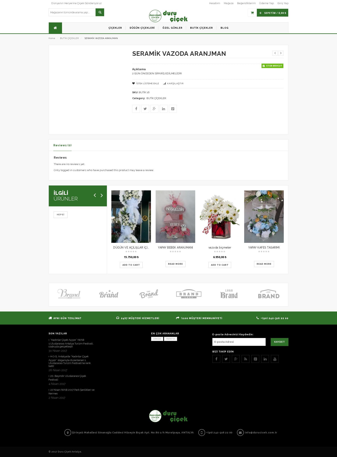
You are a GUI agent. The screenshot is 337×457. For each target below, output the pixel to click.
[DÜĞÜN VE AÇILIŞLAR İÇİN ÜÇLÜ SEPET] (131, 216)
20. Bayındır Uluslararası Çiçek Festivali (67, 377)
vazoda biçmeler (219, 247)
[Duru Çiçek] (168, 16)
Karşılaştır (175, 83)
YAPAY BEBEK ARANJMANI (175, 247)
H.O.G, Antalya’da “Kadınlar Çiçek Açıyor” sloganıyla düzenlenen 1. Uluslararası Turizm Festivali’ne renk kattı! (70, 361)
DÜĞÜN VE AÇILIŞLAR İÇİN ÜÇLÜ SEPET (140, 247)
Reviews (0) (62, 145)
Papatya (170, 339)
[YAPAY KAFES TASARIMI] (264, 216)
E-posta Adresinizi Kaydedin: (233, 334)
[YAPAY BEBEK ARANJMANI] (175, 216)
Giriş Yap (283, 3)
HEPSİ (60, 214)
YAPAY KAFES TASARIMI (264, 247)
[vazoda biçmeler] (219, 216)
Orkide (157, 339)
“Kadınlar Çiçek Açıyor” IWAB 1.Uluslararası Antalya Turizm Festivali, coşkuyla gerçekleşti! (71, 343)
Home (52, 38)
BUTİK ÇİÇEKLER (69, 38)
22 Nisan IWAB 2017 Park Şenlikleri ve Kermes (71, 391)
